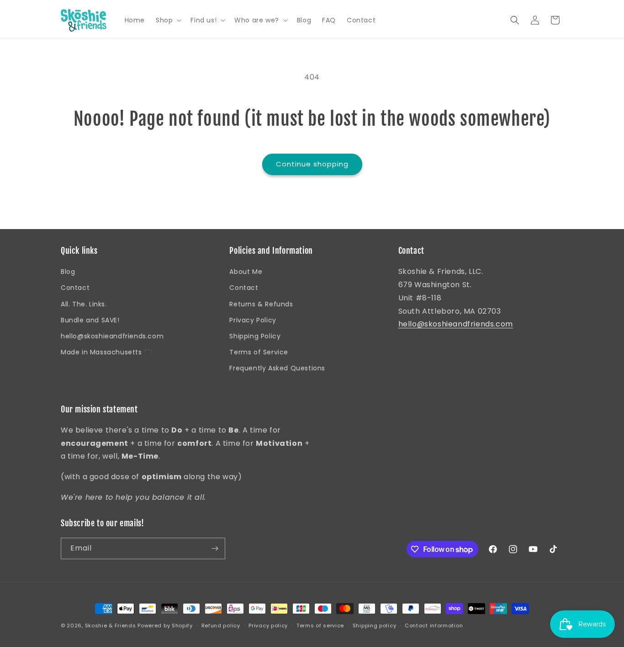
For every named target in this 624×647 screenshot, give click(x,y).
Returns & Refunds (261, 304)
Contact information (434, 625)
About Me (245, 271)
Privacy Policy (252, 320)
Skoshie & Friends (110, 625)
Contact (75, 287)
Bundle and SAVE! (90, 320)
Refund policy (220, 625)
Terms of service (320, 625)
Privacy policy (268, 625)
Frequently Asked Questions (277, 368)
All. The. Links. (84, 304)
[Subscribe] (215, 548)
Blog (68, 271)
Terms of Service (258, 352)
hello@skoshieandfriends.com (112, 336)
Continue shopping (312, 164)
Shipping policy (375, 625)
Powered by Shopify (165, 625)
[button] (167, 20)
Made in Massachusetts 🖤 (106, 352)
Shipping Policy (254, 336)
